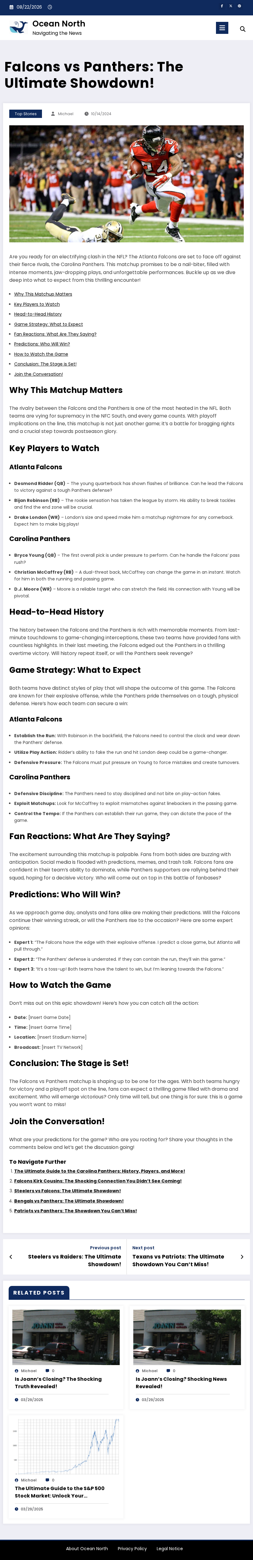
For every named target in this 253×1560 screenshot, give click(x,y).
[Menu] (222, 28)
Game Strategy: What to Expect (48, 324)
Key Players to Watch (37, 304)
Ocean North (58, 23)
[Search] (243, 29)
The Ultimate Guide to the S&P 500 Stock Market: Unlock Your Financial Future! (60, 1492)
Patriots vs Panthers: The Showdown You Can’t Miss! (75, 1211)
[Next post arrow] (242, 1257)
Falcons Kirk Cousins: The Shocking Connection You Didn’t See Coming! (98, 1181)
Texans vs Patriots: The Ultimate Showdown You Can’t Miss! (178, 1260)
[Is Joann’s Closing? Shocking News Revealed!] (187, 1337)
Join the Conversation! (38, 374)
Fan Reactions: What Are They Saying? (55, 334)
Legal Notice (170, 1549)
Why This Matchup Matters (43, 294)
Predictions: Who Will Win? (42, 344)
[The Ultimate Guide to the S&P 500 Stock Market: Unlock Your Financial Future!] (66, 1446)
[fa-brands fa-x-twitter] (230, 6)
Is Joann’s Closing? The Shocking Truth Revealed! (58, 1383)
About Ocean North (87, 1549)
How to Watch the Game (41, 354)
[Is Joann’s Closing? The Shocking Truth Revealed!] (66, 1337)
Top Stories (26, 113)
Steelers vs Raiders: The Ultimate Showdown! (74, 1260)
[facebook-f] (222, 6)
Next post (143, 1248)
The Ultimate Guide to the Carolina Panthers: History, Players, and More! (99, 1171)
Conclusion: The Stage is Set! (45, 364)
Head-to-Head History (38, 314)
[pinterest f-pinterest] (239, 6)
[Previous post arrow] (11, 1257)
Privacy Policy (132, 1549)
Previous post (105, 1248)
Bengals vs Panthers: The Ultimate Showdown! (69, 1201)
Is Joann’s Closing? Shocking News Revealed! (181, 1383)
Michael (65, 113)
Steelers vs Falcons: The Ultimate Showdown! (67, 1191)
